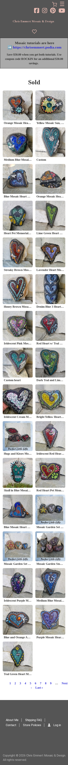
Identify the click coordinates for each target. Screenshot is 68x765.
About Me (12, 720)
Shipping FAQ (33, 720)
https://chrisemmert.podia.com (37, 47)
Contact (11, 725)
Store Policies (32, 725)
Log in (57, 725)
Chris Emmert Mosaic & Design (33, 21)
